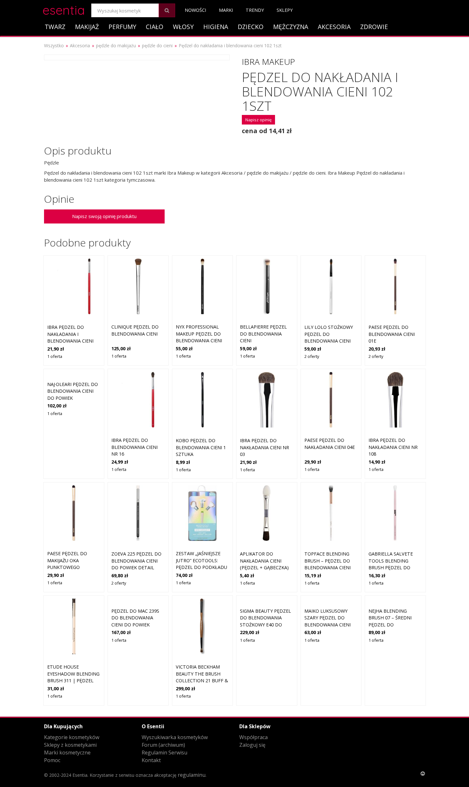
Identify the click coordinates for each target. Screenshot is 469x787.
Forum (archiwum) (163, 744)
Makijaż (87, 26)
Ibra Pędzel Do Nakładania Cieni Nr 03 (264, 447)
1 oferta (54, 356)
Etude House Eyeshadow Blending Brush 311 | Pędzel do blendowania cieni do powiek (73, 680)
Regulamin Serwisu (164, 752)
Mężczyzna (290, 26)
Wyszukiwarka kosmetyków (175, 737)
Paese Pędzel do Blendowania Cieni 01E (391, 334)
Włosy (183, 26)
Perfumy (122, 26)
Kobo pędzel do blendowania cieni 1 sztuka (201, 447)
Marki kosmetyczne (67, 752)
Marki (226, 10)
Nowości (195, 10)
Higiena (215, 26)
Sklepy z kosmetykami (70, 744)
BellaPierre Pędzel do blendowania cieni (263, 334)
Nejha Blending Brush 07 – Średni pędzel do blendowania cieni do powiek (391, 624)
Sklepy (285, 10)
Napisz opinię (258, 120)
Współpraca (253, 737)
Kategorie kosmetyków (71, 737)
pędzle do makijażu (116, 45)
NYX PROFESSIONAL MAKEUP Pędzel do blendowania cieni (199, 334)
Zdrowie (374, 26)
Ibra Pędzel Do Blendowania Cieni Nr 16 (134, 447)
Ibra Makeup (268, 61)
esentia (63, 9)
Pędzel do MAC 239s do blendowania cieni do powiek (135, 618)
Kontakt (151, 760)
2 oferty (311, 356)
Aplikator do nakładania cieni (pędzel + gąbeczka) (264, 561)
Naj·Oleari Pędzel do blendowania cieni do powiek (72, 391)
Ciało (154, 26)
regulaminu (191, 774)
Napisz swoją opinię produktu (104, 216)
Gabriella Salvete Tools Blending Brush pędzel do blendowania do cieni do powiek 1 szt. (394, 567)
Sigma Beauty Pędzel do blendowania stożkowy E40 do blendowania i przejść (265, 624)
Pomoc (52, 760)
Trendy (255, 10)
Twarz (55, 26)
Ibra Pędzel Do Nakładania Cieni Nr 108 (393, 447)
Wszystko (54, 45)
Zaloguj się (252, 744)
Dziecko (251, 26)
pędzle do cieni (157, 45)
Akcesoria (334, 26)
